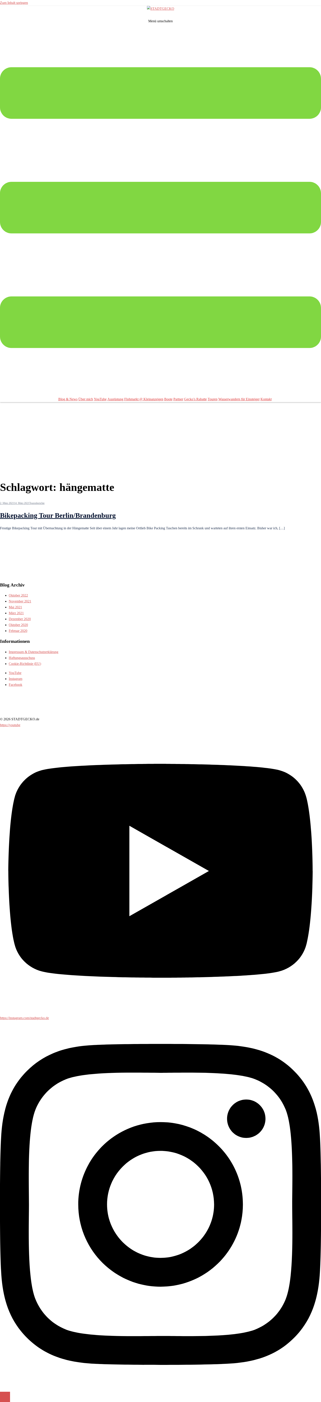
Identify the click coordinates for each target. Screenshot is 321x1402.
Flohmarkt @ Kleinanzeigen (143, 399)
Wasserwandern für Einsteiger (239, 399)
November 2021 (20, 601)
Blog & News (68, 399)
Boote (168, 399)
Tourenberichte (37, 503)
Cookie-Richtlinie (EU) (25, 664)
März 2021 (16, 613)
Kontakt (266, 399)
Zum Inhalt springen (14, 3)
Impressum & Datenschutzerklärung (33, 652)
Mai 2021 (15, 607)
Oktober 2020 (18, 625)
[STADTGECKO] (160, 8)
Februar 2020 (18, 631)
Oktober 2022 (18, 595)
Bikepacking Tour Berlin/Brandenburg (58, 515)
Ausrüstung (115, 399)
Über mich (85, 399)
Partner (178, 399)
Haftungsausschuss (22, 658)
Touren (212, 399)
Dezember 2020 (20, 619)
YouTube (100, 399)
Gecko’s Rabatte (195, 399)
